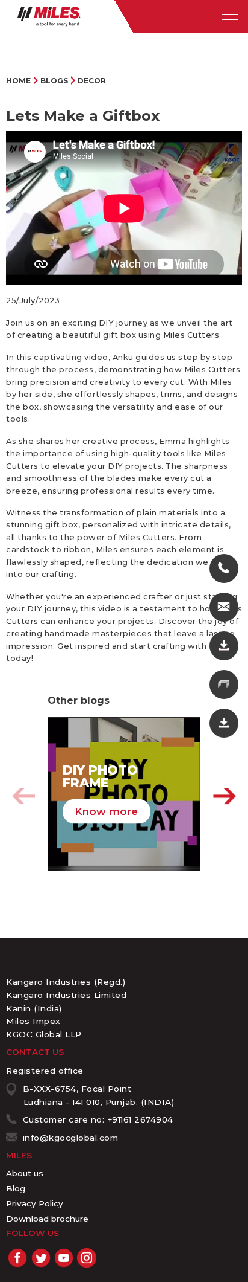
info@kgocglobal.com (71, 1137)
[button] (224, 796)
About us (24, 1173)
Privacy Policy (34, 1203)
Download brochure (47, 1218)
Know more (106, 811)
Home (18, 80)
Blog (15, 1188)
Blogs (54, 80)
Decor (92, 80)
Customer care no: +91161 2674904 (98, 1119)
